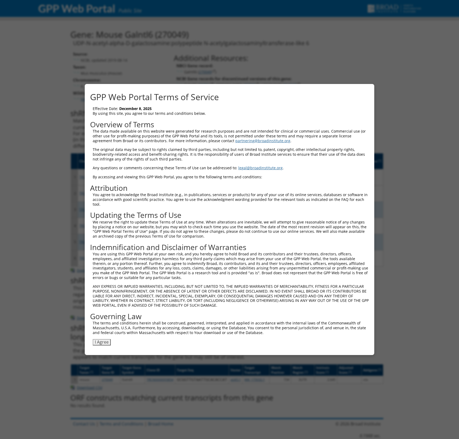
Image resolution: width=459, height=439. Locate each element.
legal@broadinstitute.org (260, 167)
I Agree (102, 342)
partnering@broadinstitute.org (262, 140)
